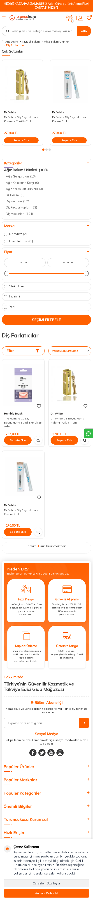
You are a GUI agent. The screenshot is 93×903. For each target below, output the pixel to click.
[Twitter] (42, 752)
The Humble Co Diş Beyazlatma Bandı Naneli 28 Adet (23, 422)
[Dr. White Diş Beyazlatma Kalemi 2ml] (70, 84)
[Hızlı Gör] (38, 440)
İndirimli (14, 296)
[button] (43, 150)
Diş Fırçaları (18, 201)
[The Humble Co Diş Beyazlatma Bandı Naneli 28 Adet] (23, 384)
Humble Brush (21, 241)
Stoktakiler (16, 286)
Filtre (10, 351)
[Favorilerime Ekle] (39, 406)
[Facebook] (33, 752)
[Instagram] (60, 752)
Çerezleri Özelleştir (46, 883)
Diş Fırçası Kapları (21, 207)
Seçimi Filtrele (46, 319)
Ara (84, 31)
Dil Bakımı (15, 195)
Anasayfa (11, 41)
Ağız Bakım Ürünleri (57, 41)
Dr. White (10, 112)
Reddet (61, 865)
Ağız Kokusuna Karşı (22, 182)
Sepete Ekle (21, 140)
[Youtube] (51, 752)
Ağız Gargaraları (21, 176)
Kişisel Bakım (31, 41)
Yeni (12, 307)
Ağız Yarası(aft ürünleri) (24, 189)
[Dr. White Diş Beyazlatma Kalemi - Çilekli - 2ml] (22, 84)
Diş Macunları (19, 214)
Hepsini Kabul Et (46, 893)
